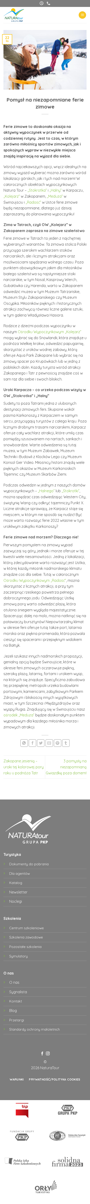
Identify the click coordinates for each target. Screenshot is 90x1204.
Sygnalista (18, 992)
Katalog (15, 883)
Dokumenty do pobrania (29, 864)
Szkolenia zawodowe (26, 937)
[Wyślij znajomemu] (49, 743)
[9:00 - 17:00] (41, 3)
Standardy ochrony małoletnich (34, 1029)
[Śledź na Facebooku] (42, 1054)
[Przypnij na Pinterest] (57, 743)
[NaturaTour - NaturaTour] (17, 15)
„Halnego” (46, 491)
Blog (13, 1010)
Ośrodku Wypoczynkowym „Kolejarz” (49, 331)
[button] (82, 15)
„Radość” (33, 202)
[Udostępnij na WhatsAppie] (24, 743)
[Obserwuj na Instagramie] (48, 1054)
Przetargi (16, 1020)
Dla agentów (19, 873)
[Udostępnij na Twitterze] (41, 743)
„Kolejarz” (11, 196)
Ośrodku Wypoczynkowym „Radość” (34, 580)
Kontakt (15, 1001)
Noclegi (15, 901)
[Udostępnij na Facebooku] (32, 743)
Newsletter (18, 892)
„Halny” (55, 190)
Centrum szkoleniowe (26, 928)
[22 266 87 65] (48, 3)
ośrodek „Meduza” (18, 715)
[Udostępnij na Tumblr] (66, 743)
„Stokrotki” (70, 491)
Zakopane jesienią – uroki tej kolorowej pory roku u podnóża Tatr (23, 767)
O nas (14, 982)
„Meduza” (55, 196)
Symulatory (18, 956)
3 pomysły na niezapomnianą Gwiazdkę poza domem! (66, 767)
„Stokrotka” (37, 190)
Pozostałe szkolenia (25, 946)
